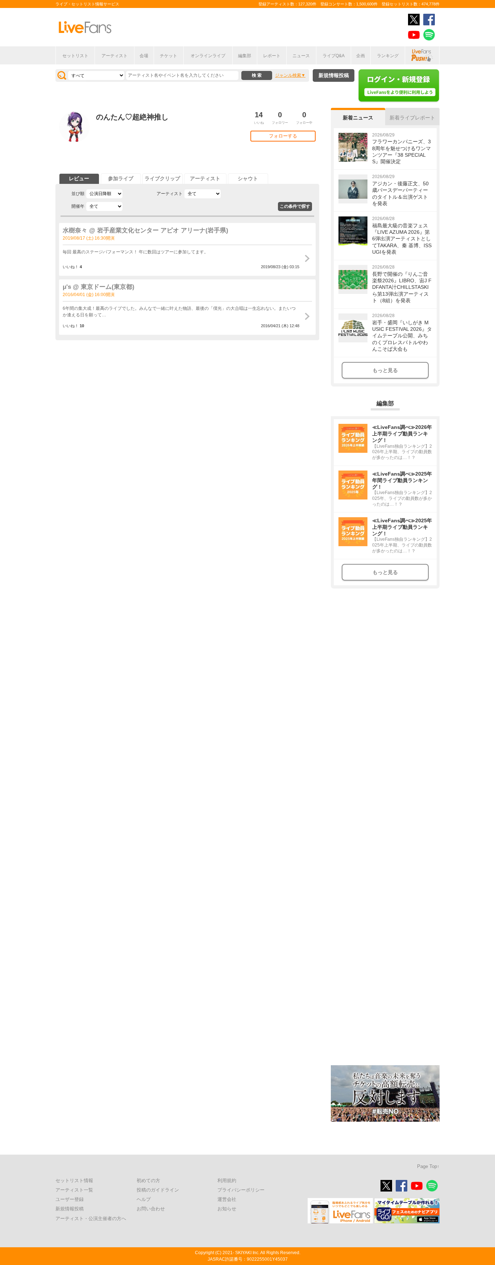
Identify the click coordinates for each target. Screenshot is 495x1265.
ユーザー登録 (69, 1199)
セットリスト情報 (74, 1180)
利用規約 (226, 1180)
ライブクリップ (162, 178)
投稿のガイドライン (158, 1190)
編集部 (244, 55)
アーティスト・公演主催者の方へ (90, 1218)
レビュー (79, 178)
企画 (360, 55)
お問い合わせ (151, 1208)
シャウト (248, 178)
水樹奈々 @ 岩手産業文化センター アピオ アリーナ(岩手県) (145, 230)
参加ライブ (120, 178)
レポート (271, 55)
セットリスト (75, 55)
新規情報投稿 (334, 75)
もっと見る (385, 370)
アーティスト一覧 (74, 1190)
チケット (168, 55)
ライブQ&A (334, 55)
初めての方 (148, 1180)
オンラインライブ (208, 55)
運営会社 (226, 1199)
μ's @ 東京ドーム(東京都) (98, 286)
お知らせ (226, 1208)
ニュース (301, 55)
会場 (144, 55)
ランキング (388, 55)
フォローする (283, 136)
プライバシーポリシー (241, 1190)
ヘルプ (144, 1199)
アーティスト (114, 55)
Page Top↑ (428, 1166)
